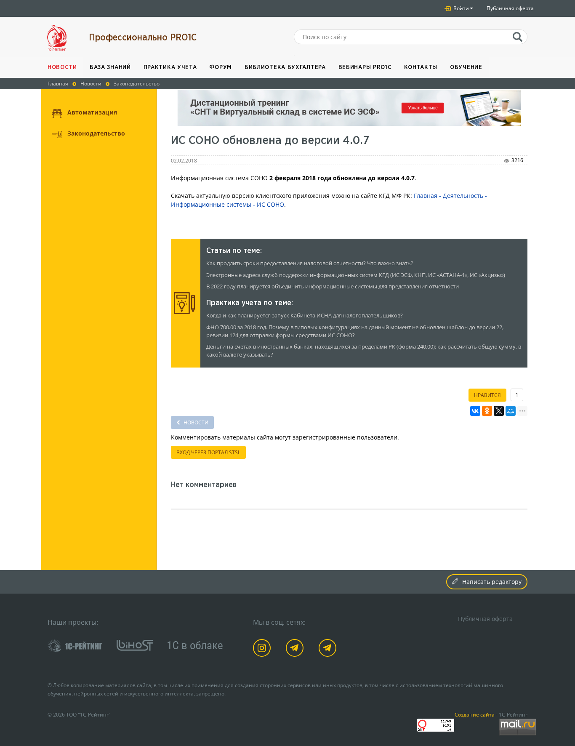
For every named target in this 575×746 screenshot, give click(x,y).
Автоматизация (92, 112)
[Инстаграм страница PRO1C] (263, 649)
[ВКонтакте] (475, 411)
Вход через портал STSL (208, 452)
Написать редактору (492, 582)
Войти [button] (460, 8)
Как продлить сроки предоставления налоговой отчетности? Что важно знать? (309, 263)
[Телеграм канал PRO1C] (296, 649)
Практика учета (170, 67)
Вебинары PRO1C (365, 67)
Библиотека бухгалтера (285, 67)
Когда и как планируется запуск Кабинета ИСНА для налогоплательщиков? (304, 315)
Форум (220, 67)
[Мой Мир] (511, 411)
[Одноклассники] (487, 411)
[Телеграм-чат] (329, 649)
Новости (62, 67)
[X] (499, 411)
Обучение (466, 67)
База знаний (110, 67)
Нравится (487, 395)
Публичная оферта (510, 8)
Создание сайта (475, 714)
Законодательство (96, 133)
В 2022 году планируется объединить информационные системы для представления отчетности (332, 286)
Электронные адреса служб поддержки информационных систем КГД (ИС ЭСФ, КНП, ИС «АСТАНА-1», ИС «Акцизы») (355, 275)
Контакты (420, 67)
